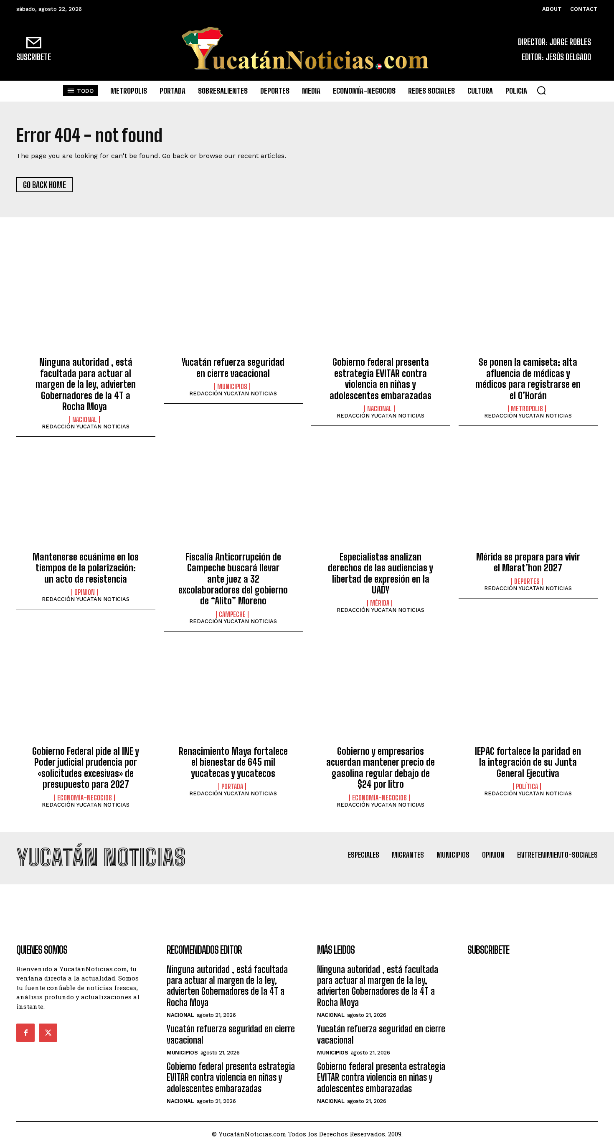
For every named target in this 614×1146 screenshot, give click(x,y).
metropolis (527, 408)
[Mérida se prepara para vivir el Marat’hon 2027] (528, 500)
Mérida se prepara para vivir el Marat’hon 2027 (528, 562)
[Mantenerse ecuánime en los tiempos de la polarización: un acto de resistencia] (85, 500)
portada (232, 786)
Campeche (232, 614)
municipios (232, 386)
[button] (541, 90)
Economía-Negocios (84, 798)
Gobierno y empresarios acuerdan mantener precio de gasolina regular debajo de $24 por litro (380, 768)
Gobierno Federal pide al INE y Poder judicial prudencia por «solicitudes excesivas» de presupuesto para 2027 (85, 768)
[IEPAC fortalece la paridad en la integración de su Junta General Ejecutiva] (528, 695)
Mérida (379, 603)
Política (527, 786)
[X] (48, 1033)
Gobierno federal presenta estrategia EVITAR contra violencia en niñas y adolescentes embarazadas (380, 379)
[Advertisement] (307, 903)
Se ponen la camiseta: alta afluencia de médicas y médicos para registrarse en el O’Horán (528, 379)
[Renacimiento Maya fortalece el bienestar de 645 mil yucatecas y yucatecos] (233, 695)
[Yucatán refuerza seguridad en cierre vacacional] (233, 306)
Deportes (527, 581)
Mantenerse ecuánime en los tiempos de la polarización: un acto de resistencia (86, 568)
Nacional (84, 419)
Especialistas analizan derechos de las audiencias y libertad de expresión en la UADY (380, 573)
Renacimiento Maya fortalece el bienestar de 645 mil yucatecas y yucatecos (233, 762)
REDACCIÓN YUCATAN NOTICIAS (85, 426)
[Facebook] (25, 1033)
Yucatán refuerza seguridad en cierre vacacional (233, 368)
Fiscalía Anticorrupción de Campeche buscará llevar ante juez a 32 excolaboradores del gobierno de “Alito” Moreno (233, 579)
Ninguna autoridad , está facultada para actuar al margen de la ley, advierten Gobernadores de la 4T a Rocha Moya (86, 384)
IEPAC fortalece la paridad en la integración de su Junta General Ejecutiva (528, 762)
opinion (84, 592)
